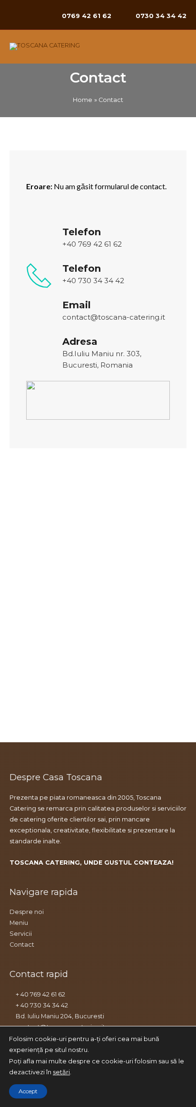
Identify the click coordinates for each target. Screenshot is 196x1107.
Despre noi (27, 911)
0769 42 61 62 (86, 15)
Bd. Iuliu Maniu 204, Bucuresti (59, 1016)
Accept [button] (28, 1091)
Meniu (19, 922)
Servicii (21, 933)
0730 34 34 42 (161, 15)
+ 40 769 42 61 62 (39, 994)
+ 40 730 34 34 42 (41, 1005)
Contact (22, 944)
